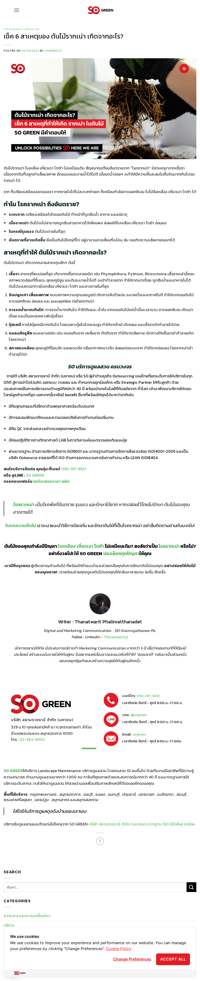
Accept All (173, 959)
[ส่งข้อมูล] (191, 887)
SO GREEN (13, 771)
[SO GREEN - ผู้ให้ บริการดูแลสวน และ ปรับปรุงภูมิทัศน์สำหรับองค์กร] (100, 10)
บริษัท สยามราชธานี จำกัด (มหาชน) (46, 376)
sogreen (139, 734)
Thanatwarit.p (116, 637)
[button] (17, 10)
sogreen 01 (53, 51)
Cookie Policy (118, 948)
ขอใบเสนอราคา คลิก (51, 481)
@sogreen (139, 714)
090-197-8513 (148, 695)
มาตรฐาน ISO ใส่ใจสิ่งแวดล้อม (170, 824)
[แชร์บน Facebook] (100, 841)
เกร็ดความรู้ (31, 29)
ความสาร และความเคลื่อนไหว (27, 916)
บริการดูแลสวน (13, 29)
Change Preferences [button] (132, 959)
